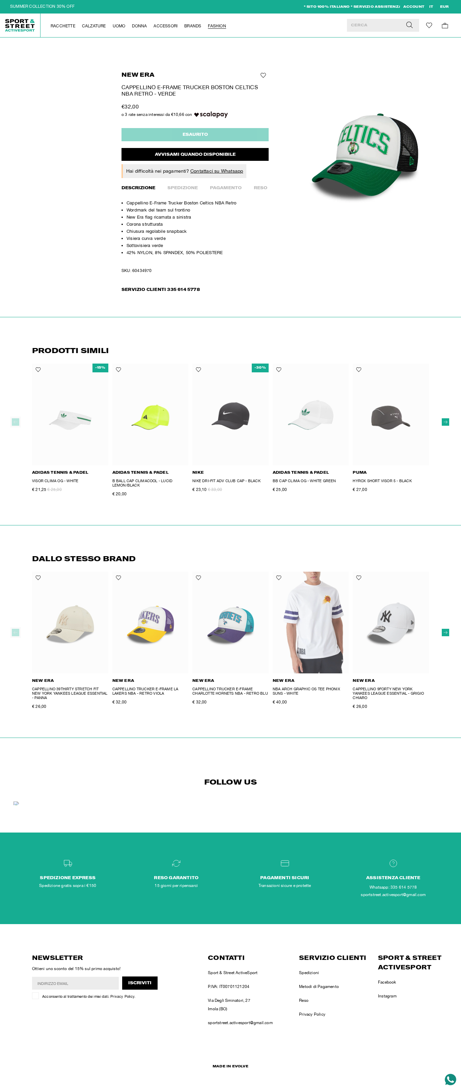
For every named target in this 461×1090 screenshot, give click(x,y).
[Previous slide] (15, 422)
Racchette (63, 26)
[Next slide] (445, 422)
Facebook (387, 982)
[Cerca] (409, 25)
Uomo (119, 26)
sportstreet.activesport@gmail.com (240, 1022)
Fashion (217, 26)
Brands (192, 26)
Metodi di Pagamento (319, 986)
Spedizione (182, 188)
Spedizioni (309, 972)
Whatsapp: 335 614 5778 (393, 887)
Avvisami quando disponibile (195, 155)
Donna (139, 26)
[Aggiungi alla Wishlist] (262, 75)
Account (413, 7)
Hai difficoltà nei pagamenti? (184, 171)
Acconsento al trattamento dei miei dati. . (88, 996)
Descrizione (138, 188)
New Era (138, 75)
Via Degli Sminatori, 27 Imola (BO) (229, 1004)
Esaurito (195, 135)
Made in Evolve (230, 1066)
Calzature (94, 26)
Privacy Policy (122, 996)
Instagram (387, 996)
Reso (260, 188)
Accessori (166, 26)
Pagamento (226, 188)
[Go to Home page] (20, 25)
